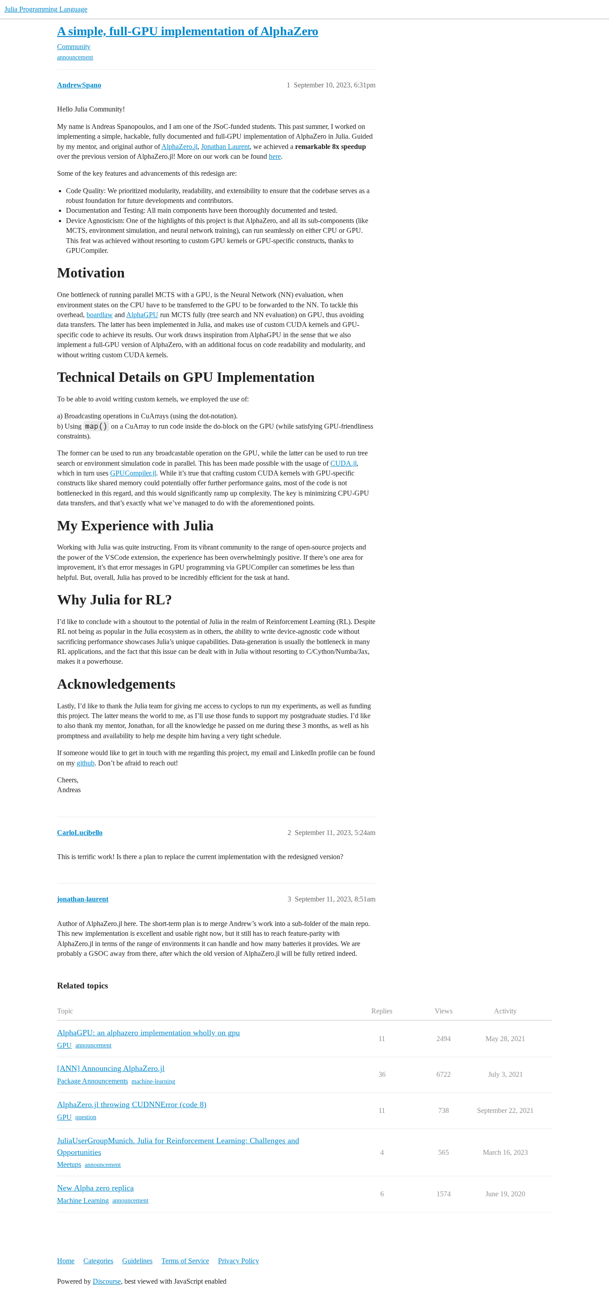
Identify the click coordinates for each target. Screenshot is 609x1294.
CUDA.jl (343, 463)
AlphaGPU (142, 314)
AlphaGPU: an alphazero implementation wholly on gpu (148, 1032)
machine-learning (153, 1081)
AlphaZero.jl (179, 146)
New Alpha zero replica (95, 1187)
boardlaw (99, 314)
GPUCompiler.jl (133, 473)
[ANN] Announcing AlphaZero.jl (111, 1068)
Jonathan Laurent (225, 146)
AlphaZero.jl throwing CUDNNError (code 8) (131, 1104)
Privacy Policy (238, 1261)
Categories (98, 1261)
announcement (75, 57)
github (86, 763)
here (275, 156)
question (85, 1117)
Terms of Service (185, 1261)
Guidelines (137, 1261)
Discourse (107, 1281)
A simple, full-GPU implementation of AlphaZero (187, 31)
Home (65, 1261)
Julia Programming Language (45, 9)
